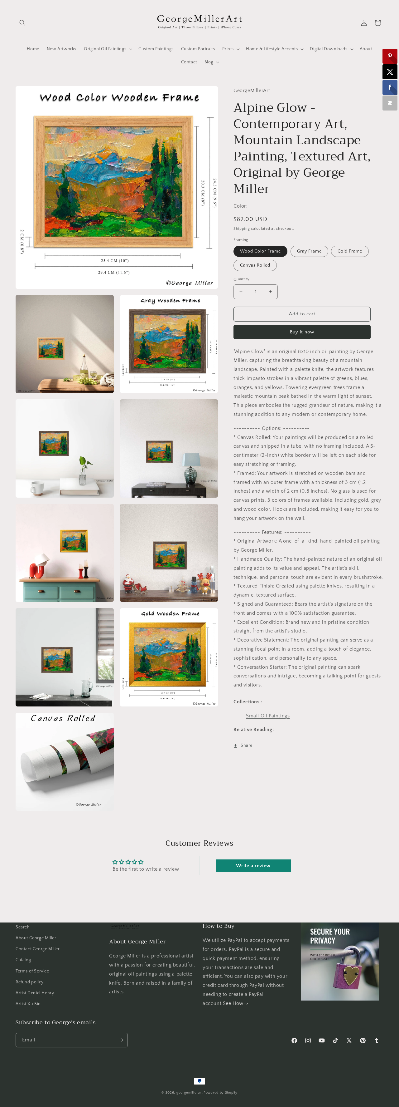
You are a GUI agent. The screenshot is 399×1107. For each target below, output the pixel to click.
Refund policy (30, 982)
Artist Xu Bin (28, 1003)
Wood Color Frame (260, 251)
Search (23, 927)
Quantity (241, 279)
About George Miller (36, 938)
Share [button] (246, 745)
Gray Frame (309, 251)
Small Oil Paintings (268, 716)
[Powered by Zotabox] (389, 103)
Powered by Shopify (221, 1093)
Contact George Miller (38, 949)
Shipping (241, 229)
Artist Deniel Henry (35, 993)
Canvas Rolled (255, 265)
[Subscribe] (120, 1040)
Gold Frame (350, 251)
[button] (22, 23)
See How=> (235, 1003)
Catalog (23, 960)
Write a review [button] (253, 865)
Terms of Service (32, 971)
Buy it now (302, 332)
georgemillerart (189, 1093)
